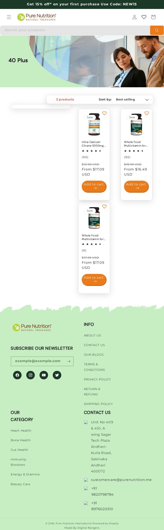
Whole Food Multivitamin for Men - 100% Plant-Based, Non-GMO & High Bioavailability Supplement (136, 144)
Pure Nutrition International (74, 523)
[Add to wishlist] (104, 113)
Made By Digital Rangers (81, 527)
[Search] (157, 30)
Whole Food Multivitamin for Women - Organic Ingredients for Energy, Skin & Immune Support (94, 237)
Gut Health (19, 450)
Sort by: (105, 99)
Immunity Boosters (18, 462)
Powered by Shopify (105, 523)
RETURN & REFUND (92, 391)
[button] (9, 17)
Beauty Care (20, 484)
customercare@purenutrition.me (121, 480)
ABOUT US (92, 335)
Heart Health (21, 430)
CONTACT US (94, 345)
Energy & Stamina (25, 474)
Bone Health (21, 440)
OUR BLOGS (94, 355)
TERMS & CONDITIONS (94, 366)
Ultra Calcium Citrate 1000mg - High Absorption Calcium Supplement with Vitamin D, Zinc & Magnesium (94, 144)
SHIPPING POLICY (98, 404)
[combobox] (82, 30)
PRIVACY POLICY (97, 379)
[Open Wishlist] (144, 17)
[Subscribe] (68, 361)
